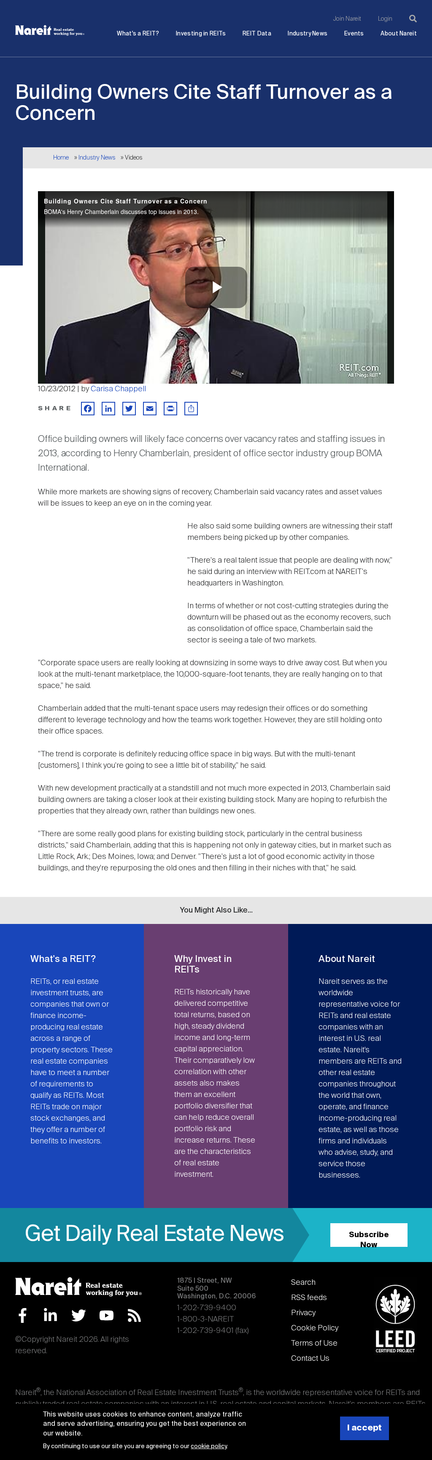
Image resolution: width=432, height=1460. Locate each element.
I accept (364, 1428)
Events (354, 34)
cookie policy (209, 1446)
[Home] (49, 30)
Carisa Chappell (118, 389)
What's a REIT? (138, 34)
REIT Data (257, 34)
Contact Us (310, 1358)
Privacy (303, 1313)
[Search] (413, 18)
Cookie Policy (314, 1328)
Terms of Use (314, 1343)
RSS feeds (309, 1298)
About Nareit (399, 34)
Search (303, 1283)
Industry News (307, 34)
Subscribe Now (369, 1239)
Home (61, 158)
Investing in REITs (201, 34)
